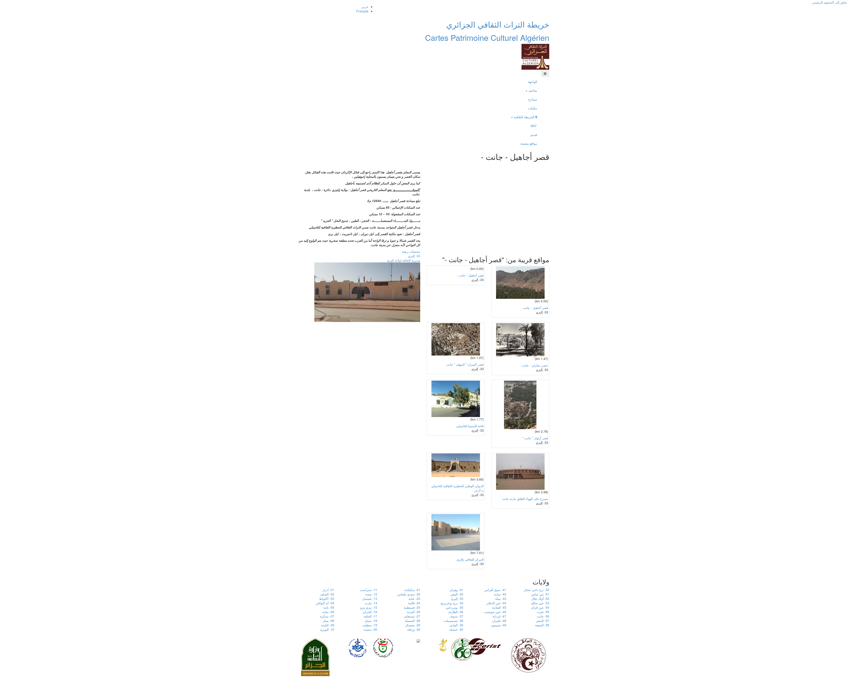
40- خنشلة (456, 629)
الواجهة (532, 81)
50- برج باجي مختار (536, 589)
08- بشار (328, 620)
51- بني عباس (540, 594)
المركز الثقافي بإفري (470, 559)
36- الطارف (455, 612)
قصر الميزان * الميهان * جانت (465, 364)
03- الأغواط (326, 598)
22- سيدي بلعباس (408, 594)
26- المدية (413, 612)
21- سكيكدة (412, 589)
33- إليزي (414, 256)
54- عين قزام (540, 607)
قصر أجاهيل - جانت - (470, 275)
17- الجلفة (370, 616)
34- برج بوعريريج (452, 603)
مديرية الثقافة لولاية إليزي (403, 260)
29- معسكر (412, 625)
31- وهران (456, 589)
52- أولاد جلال (540, 598)
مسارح (532, 99)
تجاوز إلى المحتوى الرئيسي (829, 2)
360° (533, 125)
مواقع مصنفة (528, 143)
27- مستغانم (412, 616)
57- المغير (542, 620)
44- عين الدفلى (496, 603)
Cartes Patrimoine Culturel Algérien (487, 37)
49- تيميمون (498, 625)
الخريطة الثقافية (524, 117)
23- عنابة (414, 598)
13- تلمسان (369, 598)
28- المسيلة (412, 620)
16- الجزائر (370, 612)
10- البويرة (327, 629)
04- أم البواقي (325, 603)
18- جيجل (370, 620)
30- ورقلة (413, 629)
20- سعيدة (370, 629)
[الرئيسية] (535, 56)
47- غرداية (499, 616)
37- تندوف (456, 616)
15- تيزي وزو (368, 607)
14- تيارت (371, 603)
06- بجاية (328, 612)
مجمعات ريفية (411, 251)
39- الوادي (456, 625)
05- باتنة (328, 607)
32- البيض (456, 594)
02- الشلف (327, 594)
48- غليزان (499, 620)
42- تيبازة (500, 594)
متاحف (532, 90)
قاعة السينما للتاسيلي (470, 426)
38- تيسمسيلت (453, 620)
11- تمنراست (368, 589)
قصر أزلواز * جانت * (535, 438)
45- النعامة (499, 607)
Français (362, 11)
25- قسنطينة (412, 607)
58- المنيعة (542, 625)
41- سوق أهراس (495, 589)
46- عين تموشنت (495, 612)
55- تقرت (543, 612)
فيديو (534, 134)
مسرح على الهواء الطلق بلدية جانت (525, 498)
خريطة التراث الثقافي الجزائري (497, 24)
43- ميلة (500, 598)
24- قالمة (414, 603)
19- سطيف (369, 625)
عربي (364, 6)
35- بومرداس (454, 607)
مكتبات (532, 108)
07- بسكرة (327, 616)
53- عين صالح (540, 603)
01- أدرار (328, 589)
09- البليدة (327, 625)
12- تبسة (371, 594)
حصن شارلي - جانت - (534, 365)
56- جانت (543, 616)
